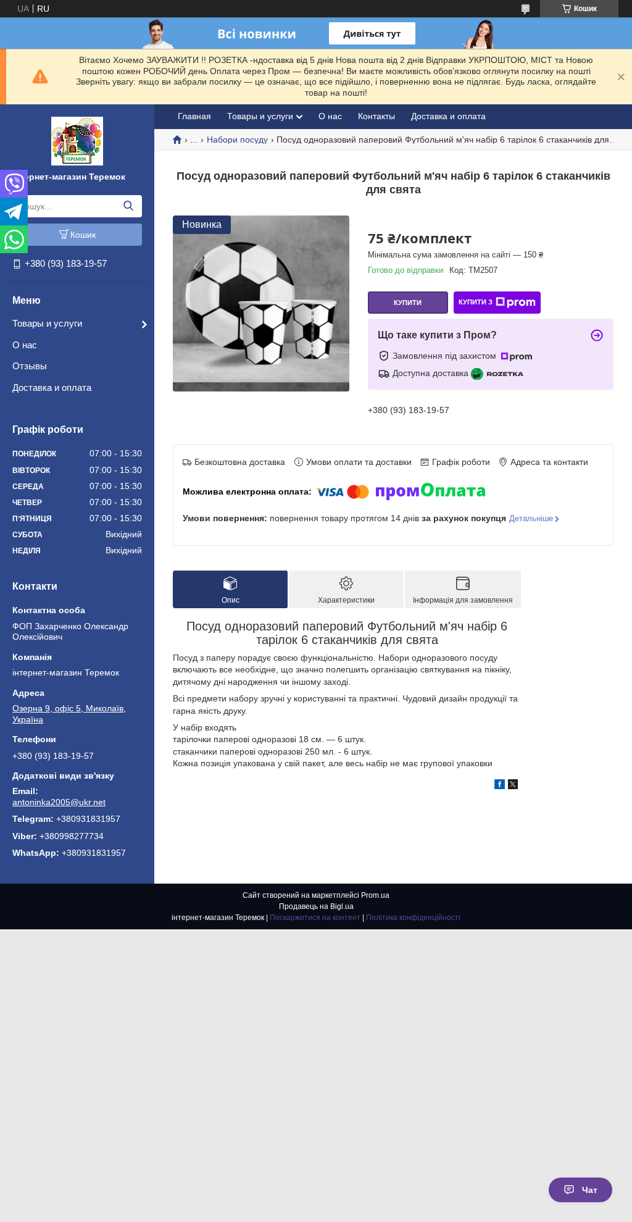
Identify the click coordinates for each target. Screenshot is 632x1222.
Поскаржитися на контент (315, 917)
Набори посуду (237, 139)
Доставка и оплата (51, 387)
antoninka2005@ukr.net (59, 802)
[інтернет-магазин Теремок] (77, 140)
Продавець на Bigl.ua (316, 906)
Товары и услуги (47, 323)
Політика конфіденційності (413, 917)
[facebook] (499, 786)
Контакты (376, 116)
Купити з (476, 302)
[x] (513, 786)
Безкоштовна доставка (239, 462)
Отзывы (29, 366)
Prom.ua (375, 895)
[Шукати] (128, 206)
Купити (408, 302)
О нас (24, 345)
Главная (194, 116)
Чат (589, 1190)
